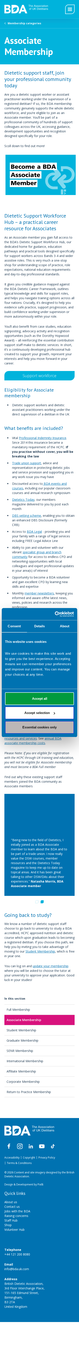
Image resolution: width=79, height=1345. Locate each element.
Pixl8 (40, 1184)
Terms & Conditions (19, 1163)
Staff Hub (11, 1220)
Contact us (12, 1206)
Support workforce (39, 375)
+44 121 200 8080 (17, 1254)
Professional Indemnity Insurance (42, 438)
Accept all (39, 698)
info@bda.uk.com (16, 1269)
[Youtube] (41, 1146)
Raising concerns (16, 1216)
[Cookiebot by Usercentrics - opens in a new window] (56, 614)
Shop (8, 1225)
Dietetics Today (23, 500)
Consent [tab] (14, 626)
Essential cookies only (39, 727)
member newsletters (39, 593)
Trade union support (26, 463)
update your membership (50, 966)
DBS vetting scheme (26, 515)
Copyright (29, 1157)
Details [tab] (39, 626)
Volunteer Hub (14, 1229)
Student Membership (40, 951)
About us (10, 1202)
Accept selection (37, 713)
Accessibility (12, 1157)
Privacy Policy (46, 1157)
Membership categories (24, 23)
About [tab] (65, 626)
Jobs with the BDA (17, 1211)
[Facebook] (8, 1146)
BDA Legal (34, 531)
